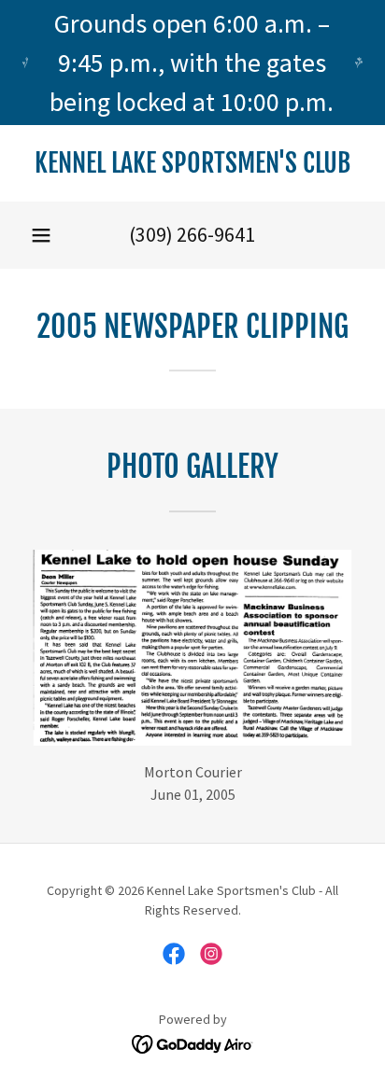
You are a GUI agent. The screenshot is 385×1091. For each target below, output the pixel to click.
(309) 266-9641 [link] (192, 234)
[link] (192, 163)
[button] (41, 235)
